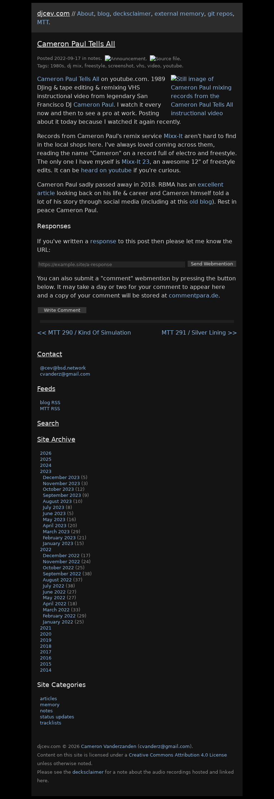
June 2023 (54, 513)
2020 (45, 634)
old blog (200, 201)
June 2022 (54, 592)
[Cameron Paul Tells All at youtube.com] (204, 113)
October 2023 (58, 489)
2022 (45, 549)
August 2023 (57, 501)
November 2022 (61, 561)
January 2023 (58, 543)
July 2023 (53, 507)
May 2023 (54, 519)
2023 (45, 471)
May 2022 (54, 597)
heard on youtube (106, 170)
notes (94, 58)
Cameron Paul (93, 104)
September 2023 (62, 495)
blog (103, 13)
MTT (43, 22)
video (153, 65)
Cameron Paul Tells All (76, 44)
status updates (57, 716)
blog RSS (50, 402)
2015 (45, 664)
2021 (45, 628)
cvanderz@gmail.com (65, 374)
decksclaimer (132, 13)
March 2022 (56, 609)
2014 (45, 670)
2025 (45, 459)
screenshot (120, 65)
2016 (45, 658)
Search (48, 423)
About (85, 13)
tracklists (50, 723)
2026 (45, 453)
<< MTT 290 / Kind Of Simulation (84, 332)
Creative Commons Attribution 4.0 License (178, 755)
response (103, 241)
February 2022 (59, 616)
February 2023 (59, 537)
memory (50, 704)
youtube (172, 65)
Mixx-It (173, 136)
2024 (45, 465)
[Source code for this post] (165, 58)
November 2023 (61, 483)
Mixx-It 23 (135, 161)
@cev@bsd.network (63, 368)
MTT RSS (50, 408)
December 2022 (61, 555)
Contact (49, 354)
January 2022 (58, 622)
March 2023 (56, 531)
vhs (140, 65)
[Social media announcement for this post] (125, 58)
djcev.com (53, 13)
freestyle (95, 65)
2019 (45, 640)
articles (48, 698)
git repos (220, 13)
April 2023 (54, 525)
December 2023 (61, 477)
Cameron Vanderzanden (108, 746)
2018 (45, 646)
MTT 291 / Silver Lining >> (199, 332)
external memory (179, 13)
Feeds (46, 388)
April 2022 (54, 603)
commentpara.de (193, 295)
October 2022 (58, 567)
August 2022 (57, 579)
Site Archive (56, 439)
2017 (45, 652)
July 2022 (53, 586)
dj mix (74, 65)
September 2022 (62, 573)
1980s (57, 65)
